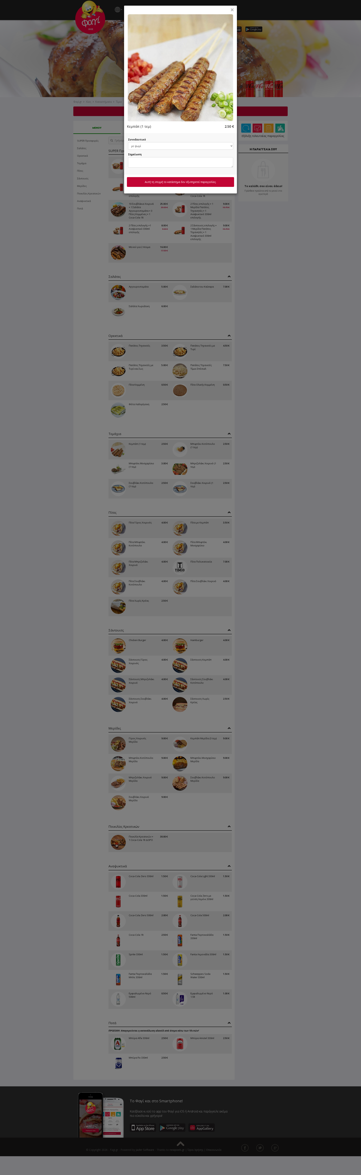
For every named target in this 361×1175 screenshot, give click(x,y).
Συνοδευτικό (137, 139)
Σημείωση (135, 154)
